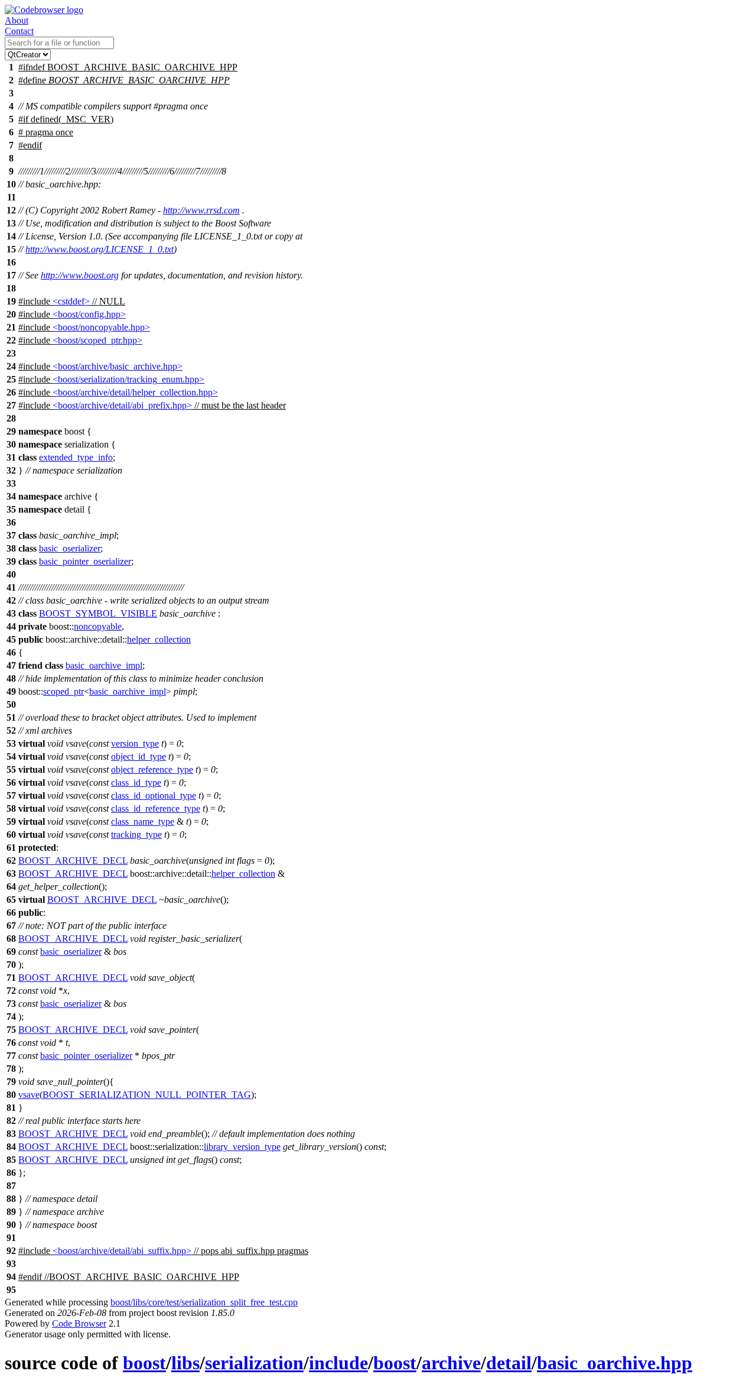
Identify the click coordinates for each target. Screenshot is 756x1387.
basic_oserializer (69, 548)
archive (451, 1362)
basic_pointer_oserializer (85, 561)
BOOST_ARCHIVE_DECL (73, 860)
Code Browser (79, 1323)
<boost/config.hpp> (89, 314)
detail (509, 1362)
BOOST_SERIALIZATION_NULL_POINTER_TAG (147, 1095)
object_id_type (138, 756)
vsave (29, 1095)
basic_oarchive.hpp (614, 1362)
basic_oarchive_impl (104, 665)
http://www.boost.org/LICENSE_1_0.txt (99, 249)
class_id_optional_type (153, 795)
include (338, 1362)
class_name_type (142, 821)
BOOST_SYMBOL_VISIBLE (98, 613)
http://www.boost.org (80, 275)
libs (185, 1362)
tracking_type (136, 834)
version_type (135, 743)
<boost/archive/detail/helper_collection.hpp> (135, 392)
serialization (254, 1362)
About (16, 20)
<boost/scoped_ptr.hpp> (97, 340)
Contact (19, 31)
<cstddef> (71, 301)
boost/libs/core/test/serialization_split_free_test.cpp (204, 1302)
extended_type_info (76, 457)
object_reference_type (152, 769)
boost (144, 1362)
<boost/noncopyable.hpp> (101, 327)
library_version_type (242, 1147)
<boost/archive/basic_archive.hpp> (118, 366)
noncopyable (98, 626)
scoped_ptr (63, 691)
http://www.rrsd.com (201, 210)
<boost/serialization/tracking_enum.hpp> (128, 379)
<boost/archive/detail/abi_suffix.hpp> (122, 1251)
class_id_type (136, 782)
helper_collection (159, 639)
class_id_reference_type (155, 808)
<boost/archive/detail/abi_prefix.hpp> (122, 405)
